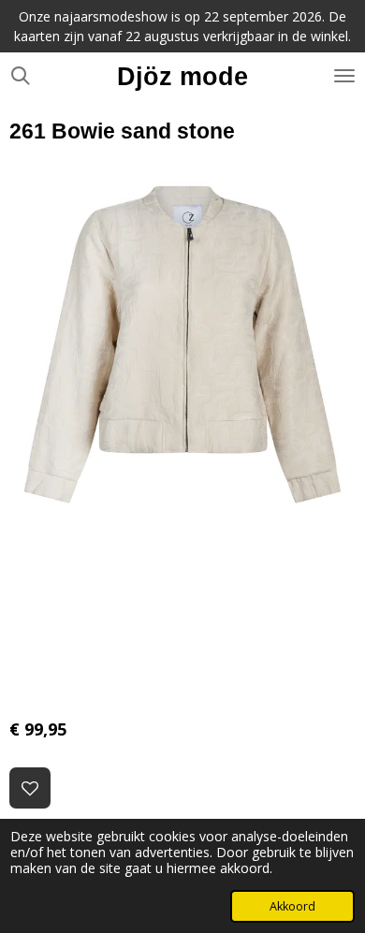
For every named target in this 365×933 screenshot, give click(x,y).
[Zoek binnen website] (20, 75)
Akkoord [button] (292, 906)
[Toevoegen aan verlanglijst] (30, 788)
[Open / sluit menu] (344, 75)
